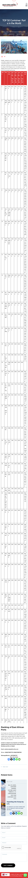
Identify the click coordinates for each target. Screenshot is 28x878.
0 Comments (11, 34)
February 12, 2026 (20, 34)
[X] (11, 759)
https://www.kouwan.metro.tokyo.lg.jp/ (25, 663)
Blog (7, 31)
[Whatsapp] (16, 759)
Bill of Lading (12, 785)
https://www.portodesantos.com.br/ (25, 571)
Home (4, 31)
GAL (6, 34)
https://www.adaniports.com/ (25, 432)
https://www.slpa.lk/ (25, 467)
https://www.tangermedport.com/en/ (25, 335)
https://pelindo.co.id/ (25, 458)
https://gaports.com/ (25, 548)
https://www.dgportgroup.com (25, 712)
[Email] (19, 759)
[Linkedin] (14, 759)
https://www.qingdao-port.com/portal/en (25, 144)
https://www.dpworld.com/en (25, 213)
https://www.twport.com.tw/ (25, 376)
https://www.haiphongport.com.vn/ (25, 479)
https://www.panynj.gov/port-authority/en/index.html (25, 415)
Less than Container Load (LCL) (12, 797)
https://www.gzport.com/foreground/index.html (25, 162)
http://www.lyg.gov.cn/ (25, 527)
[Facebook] (9, 759)
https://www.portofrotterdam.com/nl (25, 245)
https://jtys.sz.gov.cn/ (25, 132)
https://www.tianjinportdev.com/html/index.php (25, 198)
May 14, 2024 (9, 781)
